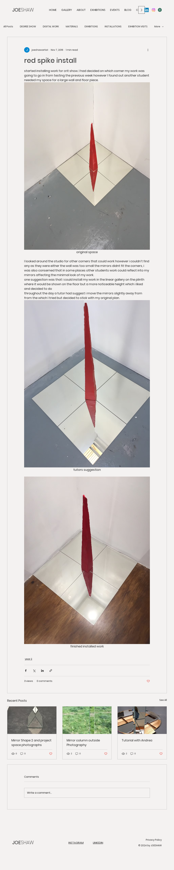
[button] (160, 10)
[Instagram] (153, 10)
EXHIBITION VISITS (137, 26)
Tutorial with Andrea (137, 740)
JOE (23, 10)
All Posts (8, 26)
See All (163, 700)
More (157, 26)
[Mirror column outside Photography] (87, 720)
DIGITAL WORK (51, 26)
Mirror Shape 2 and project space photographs (31, 742)
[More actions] (148, 50)
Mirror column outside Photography (83, 742)
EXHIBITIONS (91, 26)
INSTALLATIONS (113, 26)
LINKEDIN (98, 843)
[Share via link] (50, 670)
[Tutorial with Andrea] (142, 720)
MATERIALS (72, 26)
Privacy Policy (154, 839)
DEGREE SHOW (28, 26)
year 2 (28, 659)
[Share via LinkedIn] (42, 670)
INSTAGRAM (76, 843)
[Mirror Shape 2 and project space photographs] (31, 720)
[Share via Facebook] (25, 670)
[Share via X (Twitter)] (34, 670)
